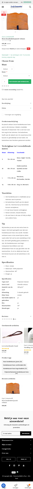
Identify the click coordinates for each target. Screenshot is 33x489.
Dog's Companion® (8, 36)
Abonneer (26, 433)
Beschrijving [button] (6, 103)
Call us (8, 459)
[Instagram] (14, 465)
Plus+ (25, 476)
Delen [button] (4, 108)
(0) (10, 40)
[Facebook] (9, 465)
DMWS (21, 476)
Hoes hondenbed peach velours (10, 401)
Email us (23, 459)
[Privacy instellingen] (3, 485)
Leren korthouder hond (10, 346)
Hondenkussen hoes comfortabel (14, 365)
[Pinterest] (19, 465)
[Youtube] (23, 465)
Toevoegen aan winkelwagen (20, 81)
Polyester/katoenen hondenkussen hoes (16, 372)
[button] (3, 7)
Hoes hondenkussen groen (12, 361)
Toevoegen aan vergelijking (13, 114)
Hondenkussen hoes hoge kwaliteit (15, 368)
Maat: (4, 72)
